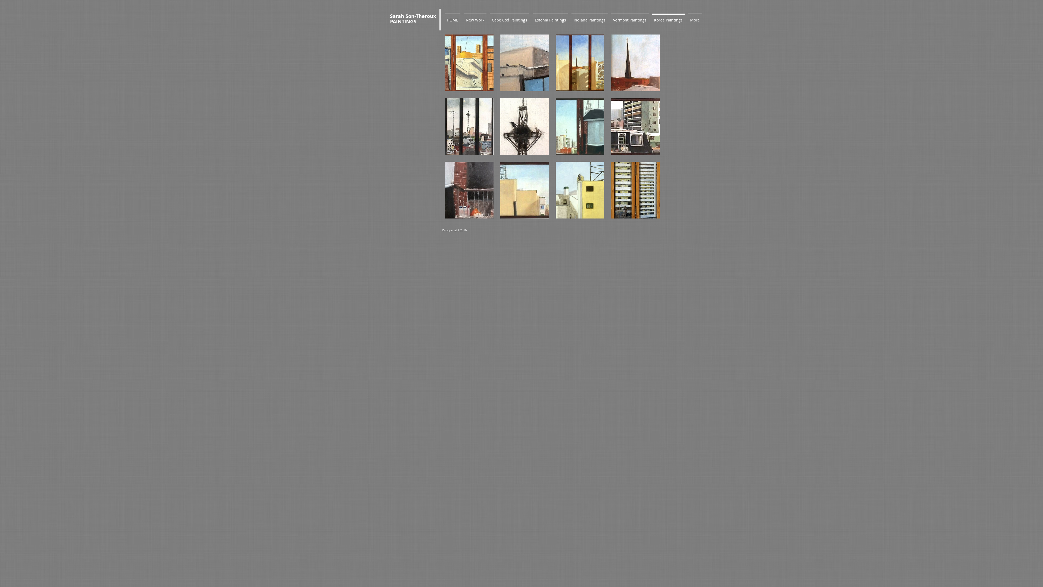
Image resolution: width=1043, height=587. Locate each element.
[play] (648, 214)
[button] (469, 63)
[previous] (456, 131)
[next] (648, 131)
